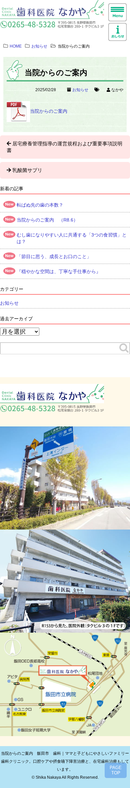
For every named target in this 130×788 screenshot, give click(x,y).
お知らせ (80, 89)
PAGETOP (116, 770)
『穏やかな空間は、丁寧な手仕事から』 (59, 271)
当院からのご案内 (48, 111)
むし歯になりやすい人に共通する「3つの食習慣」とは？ (72, 238)
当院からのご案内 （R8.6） (47, 220)
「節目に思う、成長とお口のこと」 (54, 256)
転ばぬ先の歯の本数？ (40, 205)
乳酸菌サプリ (27, 170)
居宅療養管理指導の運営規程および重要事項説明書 (64, 147)
